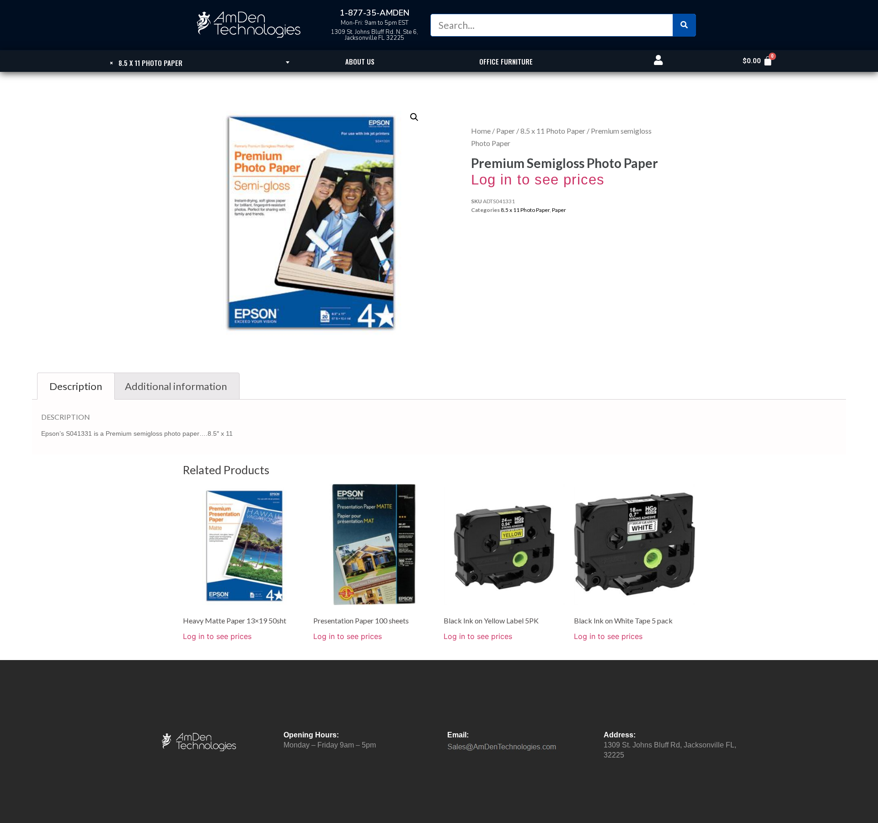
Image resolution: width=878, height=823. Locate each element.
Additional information (176, 386)
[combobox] (146, 62)
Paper (505, 130)
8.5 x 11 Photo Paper (552, 130)
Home (481, 130)
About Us (360, 61)
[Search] (684, 25)
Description (75, 386)
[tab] (76, 386)
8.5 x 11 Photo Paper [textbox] (146, 63)
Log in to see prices (538, 180)
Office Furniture (506, 61)
